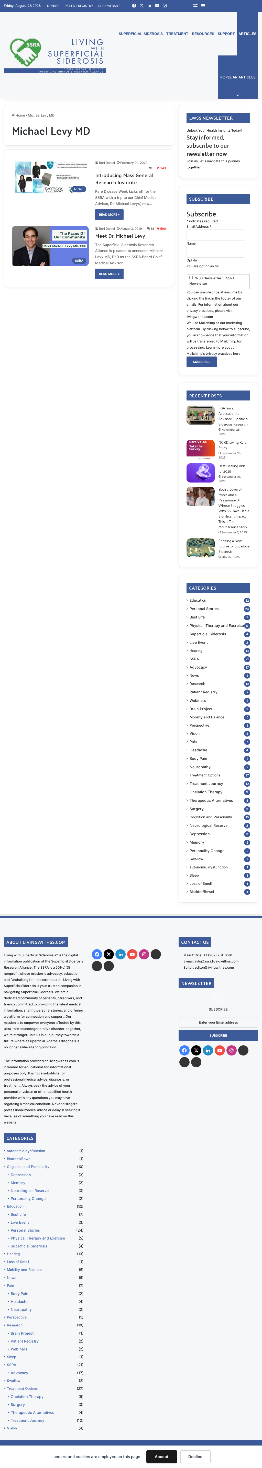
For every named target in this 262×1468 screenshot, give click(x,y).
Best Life (197, 617)
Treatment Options (205, 775)
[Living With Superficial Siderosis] (55, 55)
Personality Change (207, 850)
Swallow (196, 859)
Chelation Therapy (206, 792)
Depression (200, 834)
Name (191, 243)
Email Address (199, 226)
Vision (195, 733)
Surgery (197, 809)
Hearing (196, 651)
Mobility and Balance (207, 717)
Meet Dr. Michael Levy (120, 235)
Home (20, 115)
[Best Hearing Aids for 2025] (201, 473)
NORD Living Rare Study (232, 445)
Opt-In (192, 260)
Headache (198, 750)
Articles (247, 34)
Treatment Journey (206, 783)
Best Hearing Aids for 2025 (232, 468)
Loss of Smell (201, 883)
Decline (195, 1456)
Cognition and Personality (211, 817)
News (194, 675)
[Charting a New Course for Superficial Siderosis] (201, 547)
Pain (193, 742)
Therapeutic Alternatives (211, 800)
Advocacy (198, 667)
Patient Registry (203, 692)
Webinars (198, 700)
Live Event (199, 642)
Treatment (177, 34)
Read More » (109, 214)
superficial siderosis (141, 34)
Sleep (194, 875)
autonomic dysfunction (209, 867)
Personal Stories (204, 608)
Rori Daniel (107, 163)
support (226, 34)
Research (197, 684)
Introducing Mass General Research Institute (124, 178)
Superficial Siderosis (208, 634)
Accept (161, 1456)
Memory (197, 842)
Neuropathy (200, 767)
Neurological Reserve (208, 825)
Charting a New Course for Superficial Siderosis (234, 546)
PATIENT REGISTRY (79, 6)
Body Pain (198, 758)
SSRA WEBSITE (109, 6)
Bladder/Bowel (202, 892)
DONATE (53, 6)
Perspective (199, 725)
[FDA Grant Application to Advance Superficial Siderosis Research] (201, 415)
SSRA (194, 659)
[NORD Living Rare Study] (201, 449)
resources (203, 34)
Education (198, 600)
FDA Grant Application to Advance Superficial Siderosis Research (233, 416)
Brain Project (201, 709)
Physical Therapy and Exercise (217, 625)
